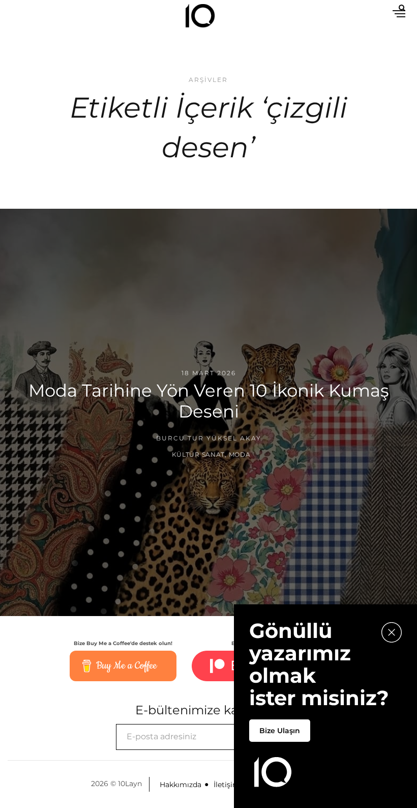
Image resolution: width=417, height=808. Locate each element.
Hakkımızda (180, 784)
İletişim (227, 784)
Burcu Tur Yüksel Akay (208, 438)
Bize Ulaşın (279, 730)
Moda (240, 454)
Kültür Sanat (198, 454)
